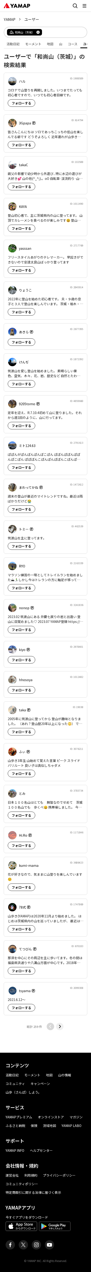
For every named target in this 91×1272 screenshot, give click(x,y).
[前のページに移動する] (50, 1026)
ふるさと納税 (15, 1125)
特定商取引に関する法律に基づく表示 (33, 1192)
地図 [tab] (50, 44)
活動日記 (12, 1075)
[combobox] (60, 32)
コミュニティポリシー (22, 1183)
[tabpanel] (45, 539)
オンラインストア (51, 1117)
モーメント (32, 1075)
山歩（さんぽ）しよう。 (23, 1092)
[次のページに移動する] (59, 1026)
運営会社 (12, 1175)
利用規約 (30, 1175)
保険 (34, 1125)
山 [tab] (60, 44)
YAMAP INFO (15, 1150)
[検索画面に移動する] (75, 5)
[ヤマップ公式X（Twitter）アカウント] (23, 1244)
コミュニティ (15, 1083)
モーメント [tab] (33, 44)
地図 (49, 1075)
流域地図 (49, 1125)
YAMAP (9, 19)
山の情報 (64, 1075)
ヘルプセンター (41, 1150)
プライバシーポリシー (59, 1175)
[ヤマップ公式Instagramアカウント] (36, 1244)
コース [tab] (72, 44)
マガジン (76, 1117)
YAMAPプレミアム (19, 1117)
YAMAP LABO (71, 1125)
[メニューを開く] (84, 5)
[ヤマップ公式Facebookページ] (10, 1244)
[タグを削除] (38, 32)
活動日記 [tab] (13, 44)
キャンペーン (40, 1083)
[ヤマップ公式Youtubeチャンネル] (49, 1244)
